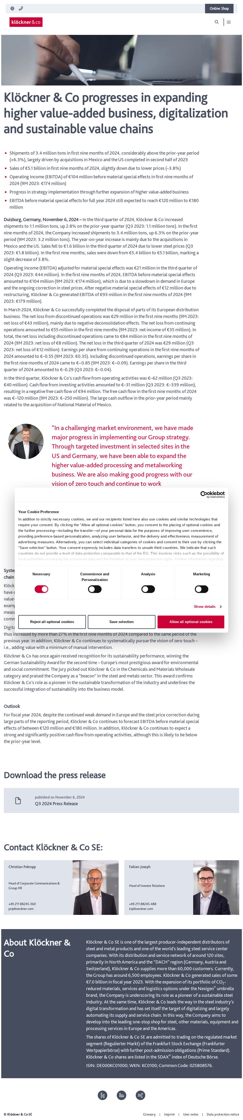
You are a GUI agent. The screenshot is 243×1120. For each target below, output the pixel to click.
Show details (204, 607)
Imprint (169, 1114)
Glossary (149, 1114)
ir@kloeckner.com (141, 909)
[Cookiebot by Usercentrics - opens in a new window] (204, 494)
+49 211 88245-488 (142, 904)
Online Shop (219, 8)
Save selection (121, 622)
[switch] (95, 589)
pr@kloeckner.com (21, 909)
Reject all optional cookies (52, 622)
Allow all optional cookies (191, 622)
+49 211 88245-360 (22, 904)
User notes (190, 1114)
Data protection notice (223, 1114)
